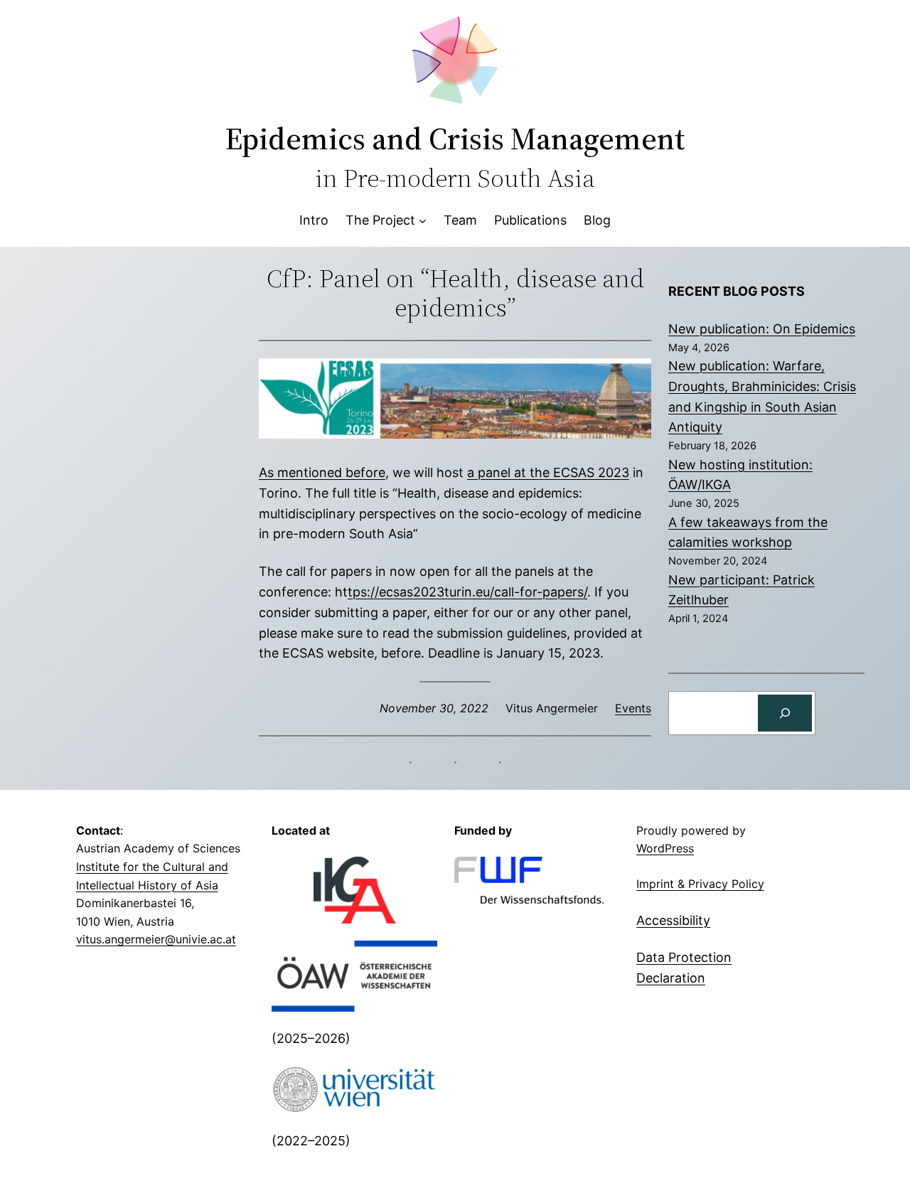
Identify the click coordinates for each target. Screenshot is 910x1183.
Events (633, 708)
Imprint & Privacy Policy (700, 884)
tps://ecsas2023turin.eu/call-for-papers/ (467, 591)
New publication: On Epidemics (761, 328)
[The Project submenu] (423, 221)
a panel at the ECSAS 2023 (548, 472)
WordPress (665, 848)
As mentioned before (322, 472)
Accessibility (673, 920)
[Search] (785, 713)
